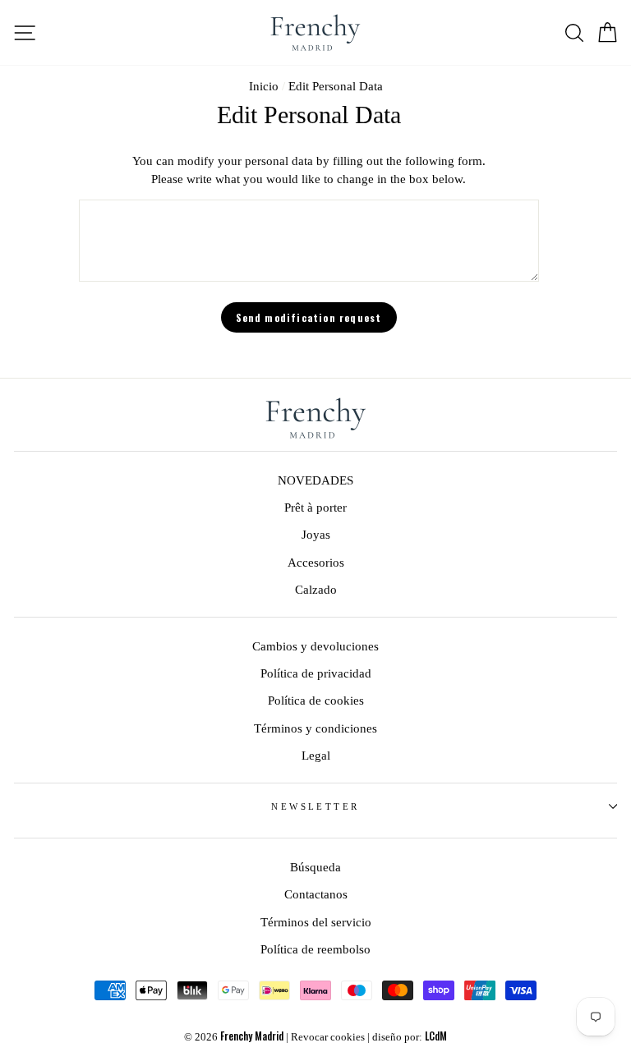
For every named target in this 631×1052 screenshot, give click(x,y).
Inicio (264, 86)
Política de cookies (316, 700)
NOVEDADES (315, 480)
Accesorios (316, 562)
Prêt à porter (315, 507)
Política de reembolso (315, 949)
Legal (316, 755)
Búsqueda (315, 867)
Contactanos (316, 894)
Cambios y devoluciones (315, 646)
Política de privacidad (315, 673)
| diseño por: (407, 1037)
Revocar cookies (328, 1037)
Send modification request (309, 317)
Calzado (316, 589)
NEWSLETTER (315, 806)
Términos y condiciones (315, 728)
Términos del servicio (315, 922)
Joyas (316, 534)
